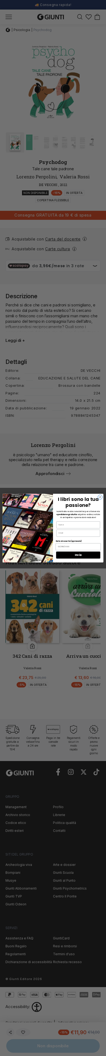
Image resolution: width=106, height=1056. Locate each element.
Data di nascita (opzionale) (69, 541)
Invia (78, 555)
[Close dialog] (100, 497)
